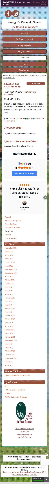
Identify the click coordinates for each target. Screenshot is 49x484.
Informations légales (14, 457)
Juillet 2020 (9, 283)
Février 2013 (10, 351)
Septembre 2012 (11, 358)
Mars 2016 (9, 326)
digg (14, 118)
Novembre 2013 (11, 340)
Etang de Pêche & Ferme (24, 22)
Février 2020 (10, 297)
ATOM (8, 393)
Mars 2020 (9, 294)
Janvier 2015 (10, 329)
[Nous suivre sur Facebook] (8, 16)
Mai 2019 (8, 304)
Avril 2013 (9, 347)
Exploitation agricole (25, 39)
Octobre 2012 (10, 354)
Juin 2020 (8, 287)
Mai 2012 (8, 361)
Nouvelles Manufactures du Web (17, 375)
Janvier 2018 (10, 315)
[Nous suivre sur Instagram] (15, 16)
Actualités (24, 57)
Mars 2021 (9, 276)
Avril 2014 (9, 333)
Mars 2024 (9, 255)
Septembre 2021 (11, 272)
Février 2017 (10, 319)
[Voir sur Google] (24, 203)
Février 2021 (10, 280)
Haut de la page (47, 455)
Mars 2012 (9, 365)
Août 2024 (9, 251)
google (30, 118)
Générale (42, 75)
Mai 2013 (8, 344)
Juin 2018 (8, 312)
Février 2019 (10, 308)
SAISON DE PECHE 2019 (9, 78)
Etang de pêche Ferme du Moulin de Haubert (22, 75)
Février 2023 (10, 262)
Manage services (38, 478)
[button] (3, 197)
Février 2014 (10, 336)
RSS (6, 386)
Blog (37, 75)
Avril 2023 (9, 258)
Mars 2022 (9, 265)
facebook (22, 118)
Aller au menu (36, 2)
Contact (24, 63)
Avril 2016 (9, 322)
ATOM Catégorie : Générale (16, 396)
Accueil (24, 32)
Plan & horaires (24, 69)
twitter (38, 118)
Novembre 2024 (11, 248)
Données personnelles (24, 459)
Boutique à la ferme (24, 51)
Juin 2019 (8, 301)
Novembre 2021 (11, 269)
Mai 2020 (8, 290)
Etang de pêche (24, 45)
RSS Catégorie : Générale (15, 389)
